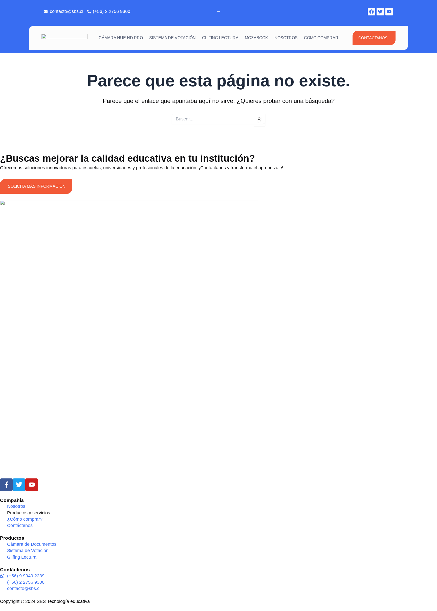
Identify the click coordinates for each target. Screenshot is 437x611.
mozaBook (256, 38)
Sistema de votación (172, 38)
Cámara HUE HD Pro (121, 38)
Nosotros (286, 38)
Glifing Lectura (220, 38)
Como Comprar (321, 38)
